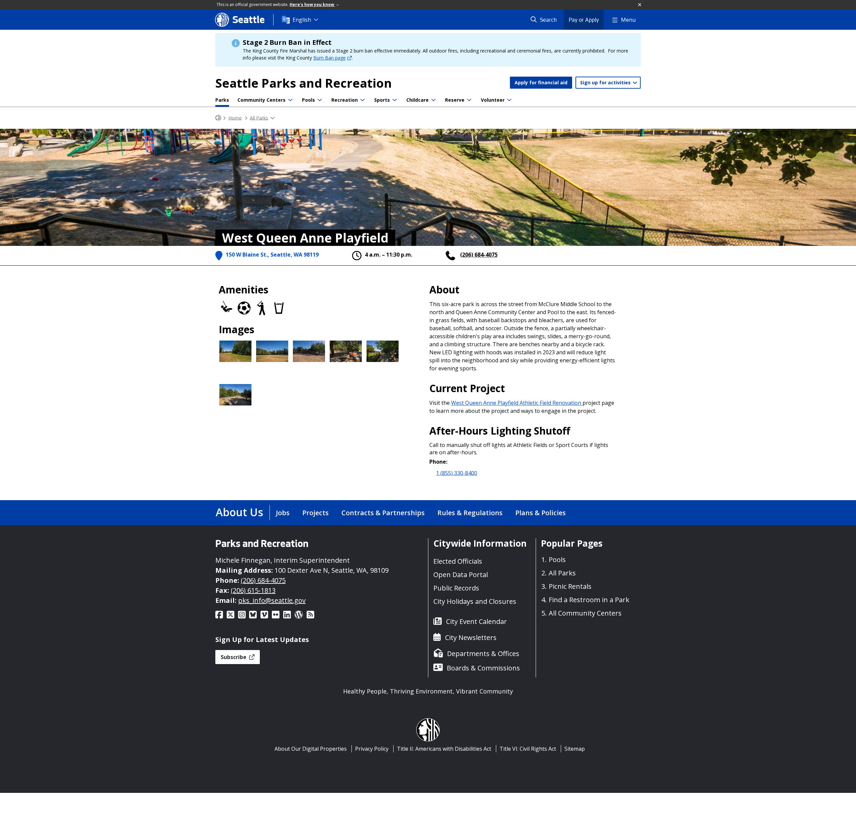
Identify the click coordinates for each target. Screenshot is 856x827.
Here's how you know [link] (312, 4)
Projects (315, 512)
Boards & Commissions (483, 667)
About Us (239, 512)
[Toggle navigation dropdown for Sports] (394, 100)
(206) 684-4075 (479, 254)
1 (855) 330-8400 (456, 472)
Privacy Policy (372, 748)
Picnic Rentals (570, 586)
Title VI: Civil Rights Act (528, 748)
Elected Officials (457, 561)
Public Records (456, 587)
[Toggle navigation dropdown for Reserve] (469, 100)
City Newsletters (471, 637)
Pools (308, 100)
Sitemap (574, 748)
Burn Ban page (329, 58)
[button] (640, 5)
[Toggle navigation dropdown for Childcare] (433, 100)
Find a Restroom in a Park (589, 599)
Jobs (283, 512)
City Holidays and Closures (474, 601)
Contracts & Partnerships (383, 512)
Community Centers (261, 100)
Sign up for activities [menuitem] (606, 82)
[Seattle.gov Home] (218, 118)
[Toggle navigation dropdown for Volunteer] (509, 100)
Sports (382, 100)
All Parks (259, 117)
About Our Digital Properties (311, 748)
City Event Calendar (476, 621)
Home (235, 117)
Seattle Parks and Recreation (303, 83)
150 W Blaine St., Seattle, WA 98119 (272, 254)
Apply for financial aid (541, 82)
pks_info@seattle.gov (272, 600)
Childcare (417, 100)
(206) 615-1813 (253, 590)
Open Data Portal (460, 574)
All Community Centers (585, 613)
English (302, 19)
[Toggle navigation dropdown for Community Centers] (290, 100)
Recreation (344, 100)
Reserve (454, 100)
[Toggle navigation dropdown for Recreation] (362, 100)
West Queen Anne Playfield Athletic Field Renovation (516, 402)
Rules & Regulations (470, 512)
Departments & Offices (483, 653)
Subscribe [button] (234, 657)
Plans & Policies (540, 512)
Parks (222, 100)
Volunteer (493, 100)
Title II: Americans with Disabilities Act (444, 748)
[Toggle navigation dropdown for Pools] (319, 100)
